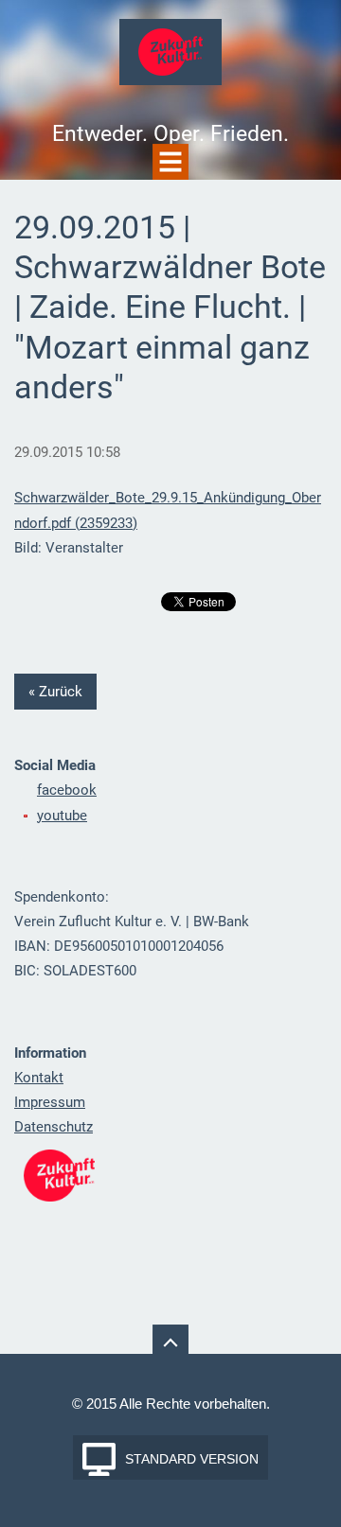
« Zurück (55, 691)
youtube (62, 815)
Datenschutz (53, 1126)
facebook (67, 790)
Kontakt (38, 1077)
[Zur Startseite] (170, 58)
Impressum (49, 1102)
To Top (170, 1342)
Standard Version (192, 1458)
